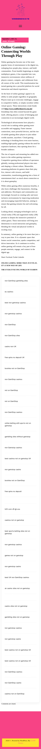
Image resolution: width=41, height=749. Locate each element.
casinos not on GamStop (14, 694)
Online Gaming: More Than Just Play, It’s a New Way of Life (19, 264)
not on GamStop (11, 390)
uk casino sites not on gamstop (17, 588)
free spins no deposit (13, 491)
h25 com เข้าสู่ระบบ (12, 509)
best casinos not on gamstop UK (18, 458)
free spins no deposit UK (14, 357)
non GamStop (10, 324)
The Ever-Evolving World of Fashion (19, 270)
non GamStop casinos (13, 379)
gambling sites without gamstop (17, 437)
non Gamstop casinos (13, 447)
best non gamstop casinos (15, 303)
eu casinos (9, 292)
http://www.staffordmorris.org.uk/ (18, 109)
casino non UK (10, 346)
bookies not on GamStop (15, 368)
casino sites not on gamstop (16, 606)
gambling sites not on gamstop (17, 617)
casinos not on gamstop (14, 520)
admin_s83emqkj (8, 41)
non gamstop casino (13, 469)
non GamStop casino (13, 683)
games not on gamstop (14, 555)
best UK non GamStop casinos (17, 577)
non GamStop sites (12, 335)
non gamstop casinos (13, 314)
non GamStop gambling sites (16, 281)
